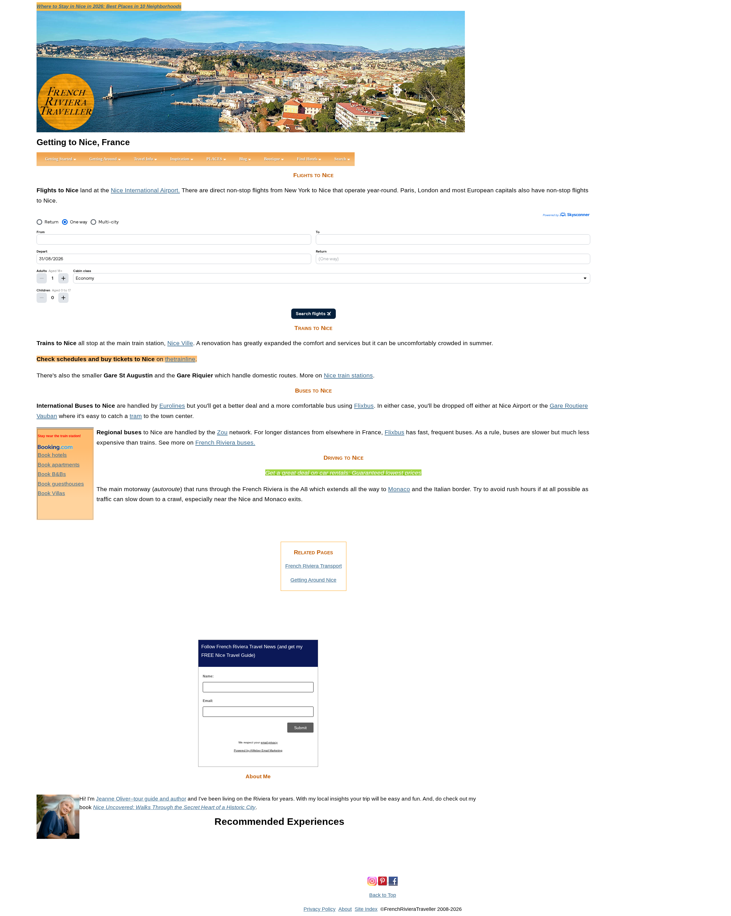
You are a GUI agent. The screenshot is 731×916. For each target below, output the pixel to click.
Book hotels (52, 455)
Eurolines (172, 405)
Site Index (366, 909)
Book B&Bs (52, 474)
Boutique (272, 159)
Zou (222, 432)
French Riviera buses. (225, 442)
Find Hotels (307, 159)
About (345, 909)
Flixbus (364, 405)
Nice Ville (180, 343)
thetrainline (180, 359)
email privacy (269, 742)
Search (340, 159)
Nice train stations (348, 375)
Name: (208, 676)
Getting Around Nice (313, 580)
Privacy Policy (320, 909)
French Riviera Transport (313, 566)
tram (136, 416)
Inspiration (179, 159)
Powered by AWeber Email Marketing (258, 750)
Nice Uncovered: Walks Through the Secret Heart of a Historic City (174, 807)
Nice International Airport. (145, 190)
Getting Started (58, 159)
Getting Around (103, 159)
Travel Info (143, 159)
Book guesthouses (61, 484)
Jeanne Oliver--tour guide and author (141, 799)
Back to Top (382, 895)
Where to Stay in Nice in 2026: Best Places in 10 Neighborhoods (109, 6)
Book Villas (51, 493)
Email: (208, 701)
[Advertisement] (268, 523)
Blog (243, 159)
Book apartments (59, 465)
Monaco (399, 489)
